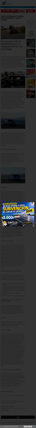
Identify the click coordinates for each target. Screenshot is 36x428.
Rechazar (30, 426)
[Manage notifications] (34, 426)
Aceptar (26, 426)
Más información (20, 426)
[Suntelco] (18, 214)
